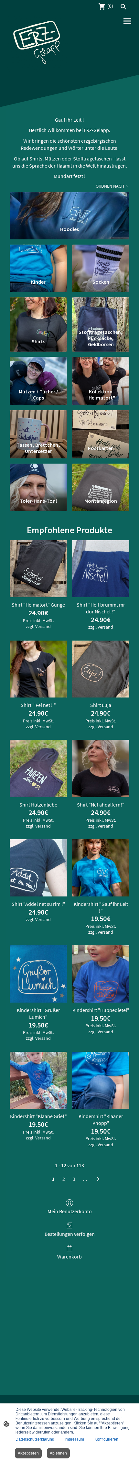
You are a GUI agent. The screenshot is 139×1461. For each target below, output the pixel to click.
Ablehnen (58, 1453)
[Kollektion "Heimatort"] (100, 371)
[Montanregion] (100, 478)
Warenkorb (69, 1256)
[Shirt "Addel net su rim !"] (38, 867)
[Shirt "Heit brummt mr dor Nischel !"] (100, 569)
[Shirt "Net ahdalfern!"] (100, 768)
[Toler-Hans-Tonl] (38, 478)
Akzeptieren (28, 1453)
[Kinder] (38, 259)
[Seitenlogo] (37, 44)
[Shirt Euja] (100, 669)
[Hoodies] (69, 206)
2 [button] (63, 1179)
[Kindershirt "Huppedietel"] (100, 974)
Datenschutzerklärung (35, 1439)
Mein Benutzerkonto (70, 1211)
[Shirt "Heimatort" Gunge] (38, 569)
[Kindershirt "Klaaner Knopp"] (100, 1080)
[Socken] (100, 259)
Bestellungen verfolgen (70, 1234)
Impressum (74, 1439)
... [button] (85, 1179)
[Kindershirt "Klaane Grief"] (38, 1080)
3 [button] (74, 1179)
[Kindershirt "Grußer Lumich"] (38, 974)
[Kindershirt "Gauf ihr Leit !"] (100, 867)
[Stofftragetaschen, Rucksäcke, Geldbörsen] (100, 311)
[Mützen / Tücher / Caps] (38, 371)
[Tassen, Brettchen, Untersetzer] (38, 424)
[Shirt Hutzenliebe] (38, 768)
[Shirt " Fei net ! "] (38, 669)
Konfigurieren (106, 1439)
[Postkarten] (100, 424)
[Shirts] (38, 311)
